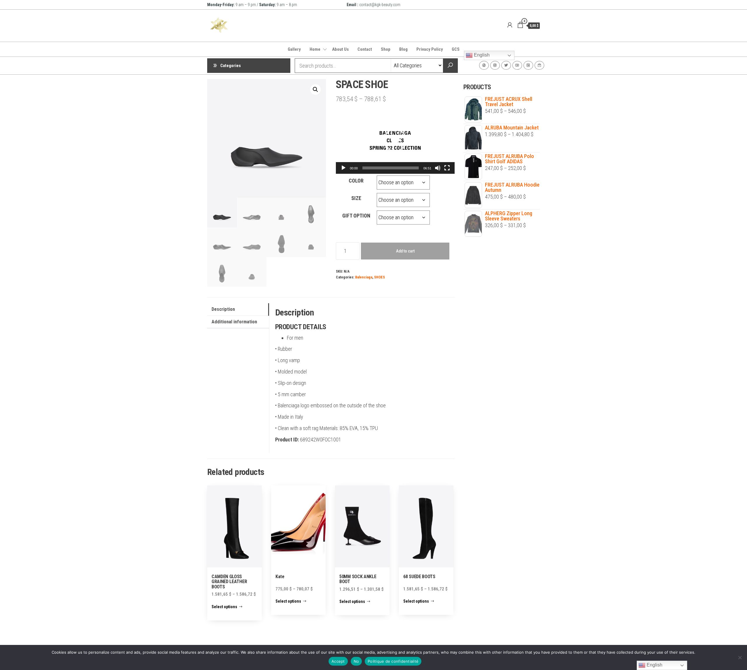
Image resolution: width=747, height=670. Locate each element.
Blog (403, 49)
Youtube (517, 65)
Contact (364, 49)
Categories (230, 65)
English (481, 54)
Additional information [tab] (234, 322)
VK (528, 65)
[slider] (390, 167)
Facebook (484, 65)
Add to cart (405, 251)
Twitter (506, 65)
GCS (456, 49)
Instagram (495, 65)
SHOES (379, 277)
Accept (338, 661)
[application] (395, 140)
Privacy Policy (429, 49)
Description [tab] (223, 309)
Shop (385, 49)
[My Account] (510, 25)
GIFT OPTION (356, 216)
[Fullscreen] (447, 168)
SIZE (356, 198)
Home (315, 49)
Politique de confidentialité (393, 661)
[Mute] (438, 168)
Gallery (294, 49)
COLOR (356, 181)
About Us (340, 49)
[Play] (343, 168)
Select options (224, 606)
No (356, 661)
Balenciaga (363, 277)
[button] (315, 89)
